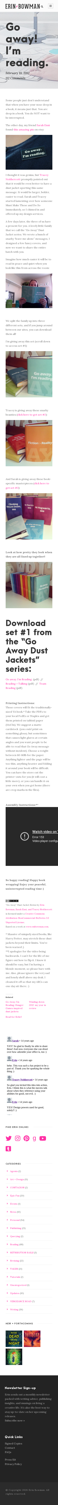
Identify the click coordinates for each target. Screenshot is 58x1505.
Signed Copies (13, 1443)
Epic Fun (14, 1195)
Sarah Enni (43, 125)
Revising (14, 1260)
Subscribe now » (15, 1420)
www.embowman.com (37, 926)
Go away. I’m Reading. (19, 679)
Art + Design (17, 1179)
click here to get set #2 (31, 414)
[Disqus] (29, 1075)
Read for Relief (14, 1016)
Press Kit (10, 1459)
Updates (14, 1293)
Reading (14, 1244)
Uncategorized (18, 1285)
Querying (15, 1236)
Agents (14, 1171)
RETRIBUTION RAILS (22, 1252)
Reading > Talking (16, 683)
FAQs (8, 1452)
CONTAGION (17, 1187)
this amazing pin (24, 129)
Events (13, 1203)
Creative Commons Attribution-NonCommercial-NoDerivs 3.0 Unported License (27, 918)
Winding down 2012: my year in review (37, 1005)
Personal (15, 1220)
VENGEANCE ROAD (20, 1301)
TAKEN (14, 1268)
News (13, 1211)
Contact (10, 1447)
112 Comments (15, 78)
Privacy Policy (13, 1464)
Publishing (15, 1228)
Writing (14, 1309)
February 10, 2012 (17, 73)
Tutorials (15, 1277)
